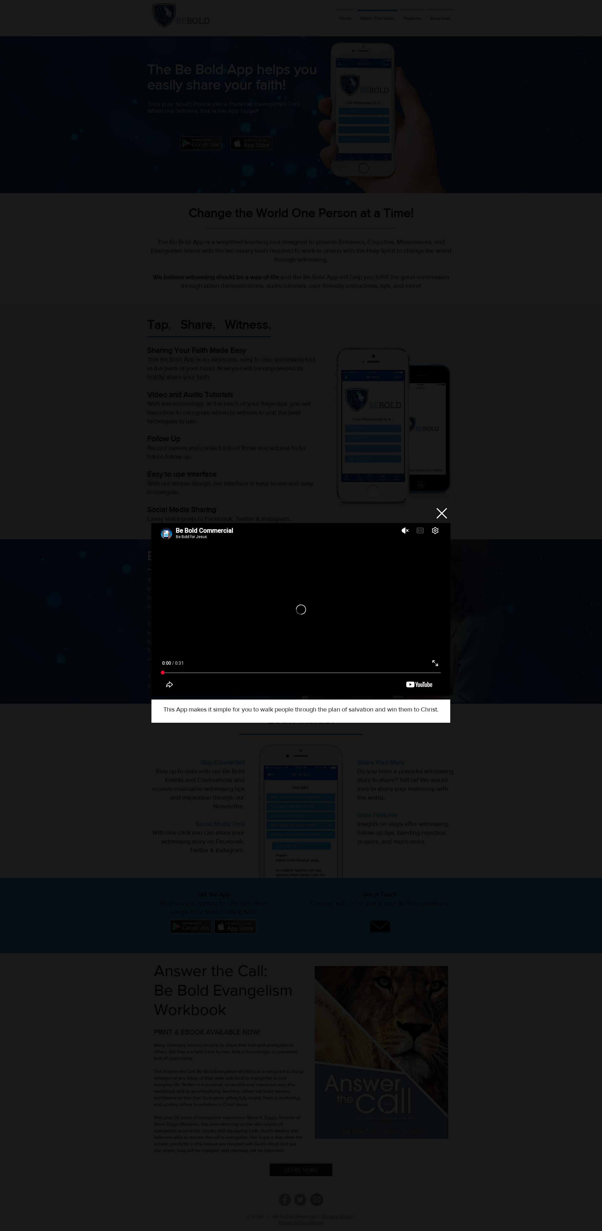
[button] (441, 513)
